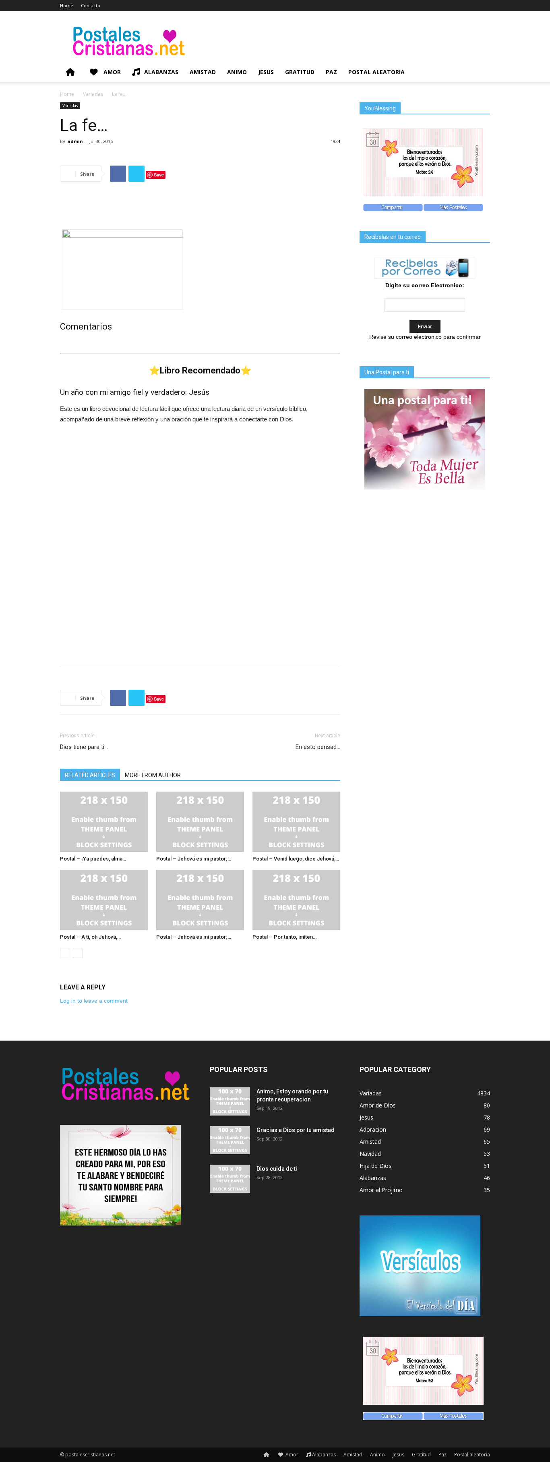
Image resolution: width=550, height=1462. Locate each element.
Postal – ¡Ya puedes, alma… (93, 859)
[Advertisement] (200, 209)
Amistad (203, 72)
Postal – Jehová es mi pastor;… (193, 859)
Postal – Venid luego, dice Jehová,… (295, 859)
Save (159, 175)
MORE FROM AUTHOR (153, 775)
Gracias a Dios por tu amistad (295, 1130)
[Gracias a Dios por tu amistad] (230, 1140)
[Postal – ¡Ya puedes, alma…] (104, 822)
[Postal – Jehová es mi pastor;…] (200, 822)
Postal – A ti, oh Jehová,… (90, 937)
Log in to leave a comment (94, 1000)
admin (75, 141)
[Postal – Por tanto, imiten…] (296, 900)
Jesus (266, 72)
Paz (331, 72)
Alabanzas (161, 72)
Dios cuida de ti (276, 1168)
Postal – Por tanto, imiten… (284, 937)
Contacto (90, 5)
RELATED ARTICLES (90, 775)
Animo (237, 72)
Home (66, 5)
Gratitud (299, 72)
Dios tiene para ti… (84, 747)
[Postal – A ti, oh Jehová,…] (104, 900)
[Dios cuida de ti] (230, 1179)
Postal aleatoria (376, 72)
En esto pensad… (318, 747)
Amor (111, 72)
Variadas (93, 94)
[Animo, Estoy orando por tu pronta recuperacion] (230, 1101)
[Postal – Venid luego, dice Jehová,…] (296, 822)
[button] (480, 73)
